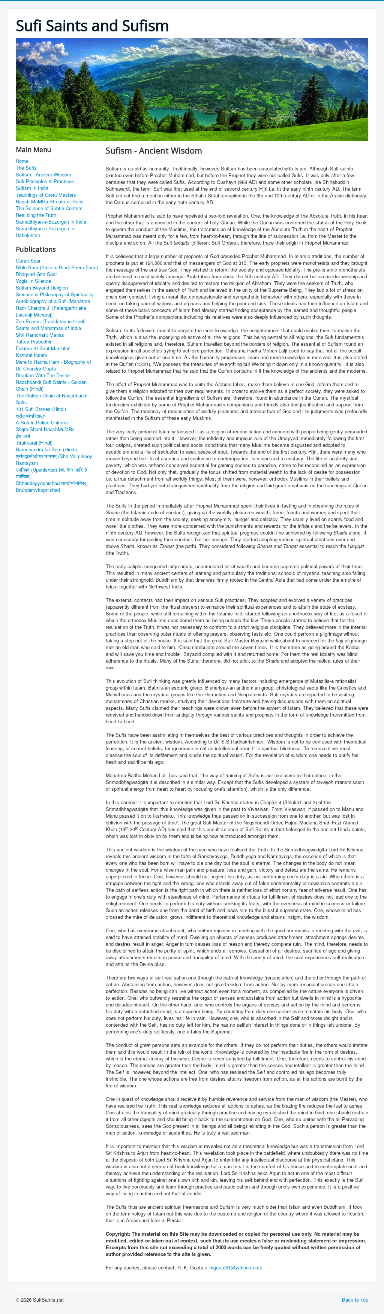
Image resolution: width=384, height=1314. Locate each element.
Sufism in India (32, 188)
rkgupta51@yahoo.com (234, 1267)
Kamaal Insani (31, 355)
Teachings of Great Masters (46, 194)
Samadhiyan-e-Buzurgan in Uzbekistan (45, 232)
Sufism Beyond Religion (42, 287)
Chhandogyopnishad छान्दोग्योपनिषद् (51, 483)
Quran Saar (28, 260)
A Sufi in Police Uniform (42, 422)
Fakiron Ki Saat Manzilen (43, 348)
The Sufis (26, 167)
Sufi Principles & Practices (45, 181)
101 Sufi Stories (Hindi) (41, 409)
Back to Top (355, 1299)
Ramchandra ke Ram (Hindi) (46, 449)
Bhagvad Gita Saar (36, 274)
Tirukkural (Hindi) (34, 442)
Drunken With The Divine (43, 375)
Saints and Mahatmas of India (48, 328)
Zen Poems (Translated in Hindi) (51, 321)
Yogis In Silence (33, 281)
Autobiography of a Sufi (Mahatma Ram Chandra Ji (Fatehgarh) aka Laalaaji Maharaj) (53, 308)
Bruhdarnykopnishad (38, 490)
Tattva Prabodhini (35, 341)
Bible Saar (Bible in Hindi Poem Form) (57, 267)
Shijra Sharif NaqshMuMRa (45, 429)
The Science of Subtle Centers (49, 208)
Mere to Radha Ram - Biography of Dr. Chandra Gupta (53, 365)
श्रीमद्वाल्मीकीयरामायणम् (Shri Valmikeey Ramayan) (54, 459)
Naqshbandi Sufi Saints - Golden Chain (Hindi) (51, 385)
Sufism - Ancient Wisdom (43, 174)
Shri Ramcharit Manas (40, 334)
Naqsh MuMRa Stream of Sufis (50, 201)
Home (22, 161)
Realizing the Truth (36, 215)
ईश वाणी (23, 436)
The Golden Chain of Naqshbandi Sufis (51, 399)
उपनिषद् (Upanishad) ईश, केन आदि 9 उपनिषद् (51, 473)
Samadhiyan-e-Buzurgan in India (51, 221)
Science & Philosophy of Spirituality (55, 294)
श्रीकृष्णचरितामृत (30, 415)
